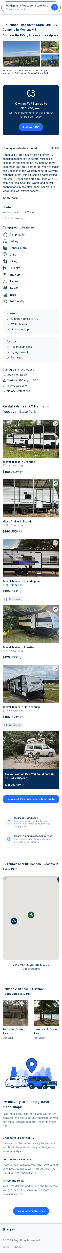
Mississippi (41, 70)
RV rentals (8, 70)
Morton (6, 73)
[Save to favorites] (55, 423)
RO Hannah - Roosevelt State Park (31, 73)
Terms (6, 1246)
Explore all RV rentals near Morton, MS (31, 799)
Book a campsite (16, 218)
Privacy (17, 1246)
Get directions (31, 968)
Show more (10, 198)
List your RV (31, 127)
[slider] (15, 585)
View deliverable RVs (31, 1211)
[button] (14, 921)
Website (31, 212)
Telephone (13, 212)
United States (24, 70)
